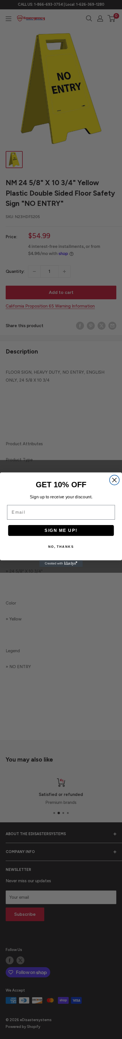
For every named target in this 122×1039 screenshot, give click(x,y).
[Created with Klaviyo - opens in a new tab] (61, 563)
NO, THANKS (61, 546)
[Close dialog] (114, 480)
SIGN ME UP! (61, 530)
